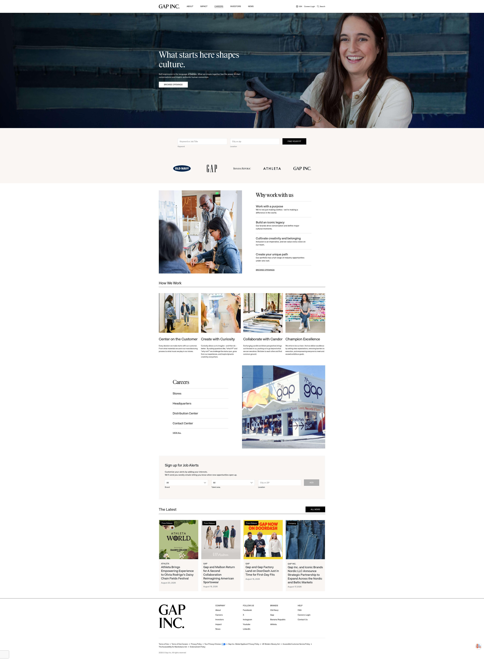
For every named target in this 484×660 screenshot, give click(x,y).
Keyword (181, 146)
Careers (219, 6)
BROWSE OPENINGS (265, 270)
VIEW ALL (177, 433)
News (251, 6)
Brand (167, 487)
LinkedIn (246, 629)
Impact (203, 6)
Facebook (247, 610)
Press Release (167, 523)
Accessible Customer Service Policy (296, 644)
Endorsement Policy (197, 647)
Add (312, 482)
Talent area (215, 487)
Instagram (247, 619)
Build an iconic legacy (277, 225)
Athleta (165, 563)
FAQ (299, 610)
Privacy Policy (196, 644)
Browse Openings (173, 84)
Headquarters (182, 403)
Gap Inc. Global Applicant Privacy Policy (243, 644)
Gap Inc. (292, 563)
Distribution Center (185, 413)
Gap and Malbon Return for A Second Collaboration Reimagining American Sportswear (219, 574)
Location (233, 146)
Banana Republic (277, 619)
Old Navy (274, 610)
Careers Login (309, 6)
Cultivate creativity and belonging (281, 241)
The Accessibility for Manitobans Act (173, 647)
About (190, 6)
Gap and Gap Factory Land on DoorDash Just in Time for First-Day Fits (262, 570)
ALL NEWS (315, 509)
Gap (205, 563)
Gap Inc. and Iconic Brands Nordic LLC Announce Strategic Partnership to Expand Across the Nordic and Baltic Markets (305, 574)
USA (299, 6)
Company (292, 523)
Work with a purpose (277, 209)
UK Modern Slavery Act (271, 644)
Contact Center (183, 423)
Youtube (246, 624)
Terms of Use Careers (180, 644)
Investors (235, 6)
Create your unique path (280, 257)
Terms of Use (164, 644)
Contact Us (303, 619)
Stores (177, 393)
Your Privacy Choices (212, 644)
